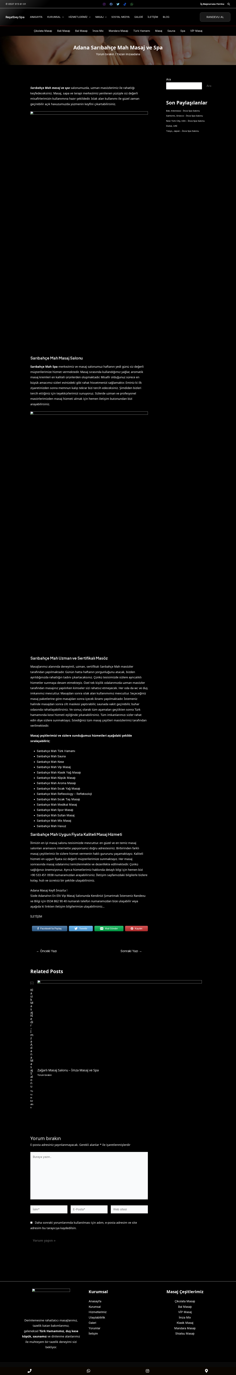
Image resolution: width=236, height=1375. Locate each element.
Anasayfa (36, 16)
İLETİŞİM (36, 916)
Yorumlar (94, 1328)
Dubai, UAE (171, 126)
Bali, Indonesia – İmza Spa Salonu (183, 110)
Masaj (99, 16)
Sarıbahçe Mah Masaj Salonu (56, 357)
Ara (168, 79)
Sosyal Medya (120, 16)
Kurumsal (54, 16)
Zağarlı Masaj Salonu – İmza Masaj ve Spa (68, 1070)
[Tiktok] (124, 4)
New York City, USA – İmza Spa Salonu (185, 121)
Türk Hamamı (141, 30)
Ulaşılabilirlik (97, 1317)
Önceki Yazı (46, 951)
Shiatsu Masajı (184, 1333)
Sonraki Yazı (131, 951)
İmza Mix (98, 30)
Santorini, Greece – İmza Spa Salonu (184, 115)
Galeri (138, 16)
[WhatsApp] (131, 4)
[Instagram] (104, 4)
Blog (166, 16)
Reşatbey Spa (15, 17)
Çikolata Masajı (43, 30)
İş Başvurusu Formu (212, 3)
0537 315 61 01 (17, 3)
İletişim (153, 16)
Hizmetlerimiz (78, 16)
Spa (182, 30)
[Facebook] (111, 4)
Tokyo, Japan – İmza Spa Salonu (182, 131)
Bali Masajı (63, 30)
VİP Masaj (196, 30)
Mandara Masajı (118, 30)
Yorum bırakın (105, 54)
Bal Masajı (81, 30)
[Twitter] (118, 4)
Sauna (171, 30)
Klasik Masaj (185, 1322)
